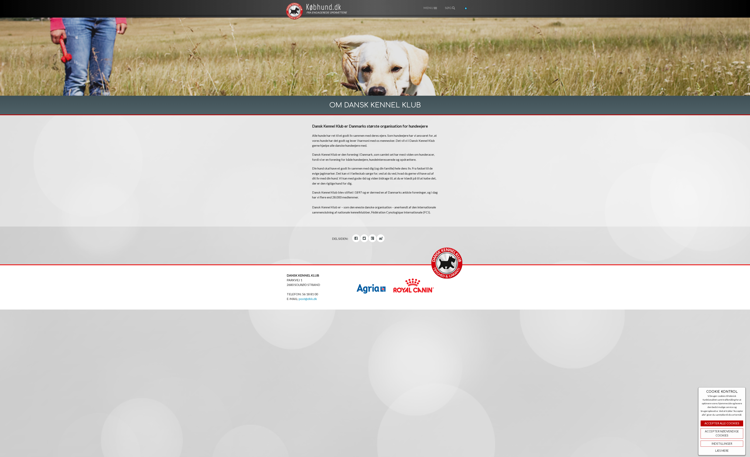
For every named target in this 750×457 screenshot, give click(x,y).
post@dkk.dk (308, 299)
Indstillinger (722, 443)
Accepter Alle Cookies (721, 423)
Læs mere (722, 450)
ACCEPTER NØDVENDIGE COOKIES (722, 433)
